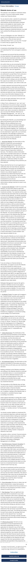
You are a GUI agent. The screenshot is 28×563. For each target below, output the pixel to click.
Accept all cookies (14, 560)
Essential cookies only (14, 556)
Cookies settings (14, 552)
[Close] (26, 544)
